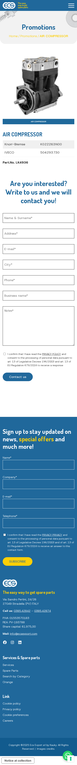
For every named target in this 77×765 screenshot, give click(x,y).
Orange (8, 682)
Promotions (28, 36)
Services (8, 665)
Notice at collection (17, 760)
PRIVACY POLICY (51, 354)
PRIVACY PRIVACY (52, 534)
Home (13, 36)
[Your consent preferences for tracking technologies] (70, 758)
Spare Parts (10, 671)
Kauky (53, 745)
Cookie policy (12, 703)
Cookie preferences (16, 715)
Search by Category (16, 676)
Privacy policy (12, 709)
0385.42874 (42, 611)
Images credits (45, 748)
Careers (8, 721)
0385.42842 (22, 611)
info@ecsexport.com (23, 634)
